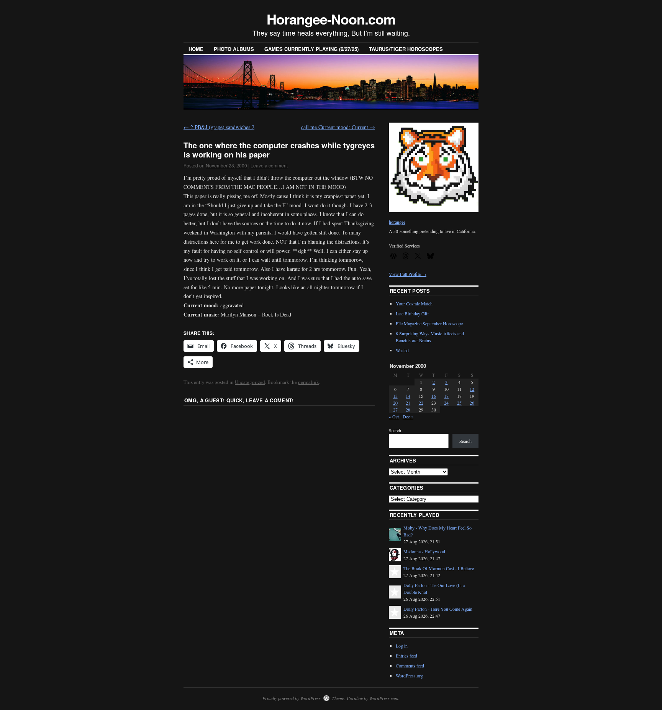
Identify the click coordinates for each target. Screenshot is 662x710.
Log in (402, 646)
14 (408, 396)
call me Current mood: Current (338, 127)
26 (472, 403)
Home (195, 48)
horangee (397, 222)
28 (408, 410)
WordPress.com (383, 698)
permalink (308, 382)
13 (395, 396)
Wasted (402, 350)
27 (395, 410)
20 (395, 403)
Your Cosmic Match (414, 303)
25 (459, 403)
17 (446, 396)
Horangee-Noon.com (331, 19)
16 (433, 396)
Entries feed (406, 656)
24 (446, 403)
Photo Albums (234, 48)
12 (472, 389)
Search (395, 430)
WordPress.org (409, 675)
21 (408, 403)
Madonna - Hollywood (424, 551)
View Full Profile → (407, 274)
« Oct (394, 416)
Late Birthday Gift (412, 313)
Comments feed (410, 665)
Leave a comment (269, 165)
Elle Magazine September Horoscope (429, 323)
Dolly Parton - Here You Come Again (437, 609)
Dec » (408, 416)
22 (421, 403)
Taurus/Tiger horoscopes (406, 48)
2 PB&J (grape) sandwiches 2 (219, 127)
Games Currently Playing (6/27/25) (311, 48)
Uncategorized (250, 382)
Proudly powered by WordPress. (292, 698)
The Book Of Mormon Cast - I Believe (438, 568)
